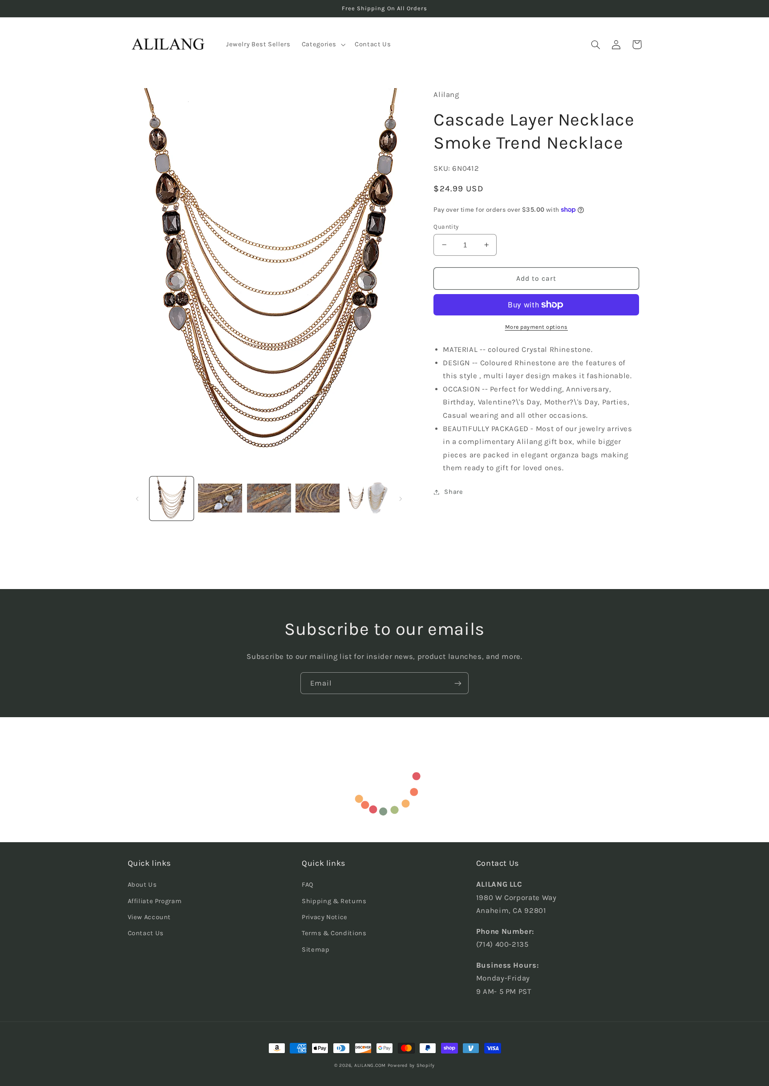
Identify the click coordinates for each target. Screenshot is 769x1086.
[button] (322, 44)
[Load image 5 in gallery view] (366, 498)
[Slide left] (137, 499)
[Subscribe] (458, 683)
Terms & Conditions (334, 933)
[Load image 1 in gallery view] (172, 498)
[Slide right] (400, 499)
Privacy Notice (325, 917)
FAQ (308, 884)
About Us (142, 884)
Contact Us (146, 933)
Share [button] (453, 492)
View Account (149, 917)
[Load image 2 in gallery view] (220, 498)
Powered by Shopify (411, 1065)
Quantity (445, 226)
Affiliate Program (155, 901)
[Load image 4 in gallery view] (317, 498)
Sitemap (315, 949)
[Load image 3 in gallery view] (269, 498)
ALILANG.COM (370, 1065)
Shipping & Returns (334, 901)
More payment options (536, 326)
